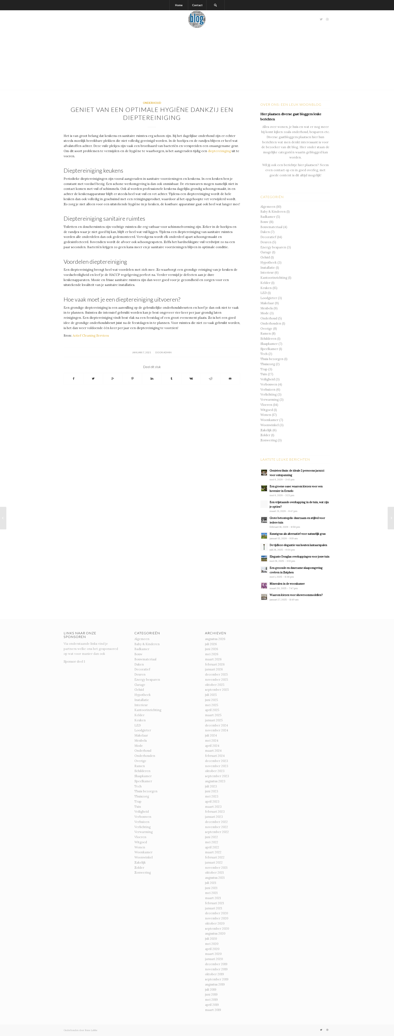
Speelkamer (269, 349)
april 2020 (212, 949)
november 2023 (216, 766)
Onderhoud (152, 102)
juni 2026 (211, 649)
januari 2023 (214, 817)
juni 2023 (211, 791)
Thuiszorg (267, 364)
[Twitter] (321, 19)
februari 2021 (214, 903)
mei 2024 (211, 740)
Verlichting (268, 394)
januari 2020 (214, 959)
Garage (265, 252)
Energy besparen (273, 247)
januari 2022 (214, 862)
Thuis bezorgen (271, 359)
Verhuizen (267, 389)
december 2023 (216, 761)
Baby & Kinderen (273, 211)
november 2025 (216, 679)
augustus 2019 (215, 984)
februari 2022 (214, 857)
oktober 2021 (214, 872)
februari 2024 (215, 756)
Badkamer (267, 217)
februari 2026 (215, 664)
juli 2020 (211, 939)
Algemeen (267, 207)
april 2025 (212, 710)
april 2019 (212, 1005)
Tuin (263, 374)
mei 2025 (211, 705)
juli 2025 (211, 695)
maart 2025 (213, 715)
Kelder (265, 283)
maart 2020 (213, 954)
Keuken (266, 288)
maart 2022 (213, 852)
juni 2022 (211, 837)
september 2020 (217, 928)
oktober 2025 (214, 685)
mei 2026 (211, 654)
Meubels (266, 308)
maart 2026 (213, 659)
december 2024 (216, 725)
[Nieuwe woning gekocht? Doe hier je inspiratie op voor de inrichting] (3, 518)
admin (167, 352)
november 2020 (216, 918)
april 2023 (212, 801)
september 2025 (217, 690)
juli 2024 (211, 735)
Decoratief (268, 237)
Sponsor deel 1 (74, 661)
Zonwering (268, 440)
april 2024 (212, 746)
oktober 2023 (214, 771)
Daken (265, 232)
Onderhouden (270, 323)
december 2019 (216, 964)
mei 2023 (211, 796)
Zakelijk (266, 430)
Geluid (265, 257)
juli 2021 (210, 883)
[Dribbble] (327, 19)
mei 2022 (211, 842)
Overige (266, 328)
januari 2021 (213, 908)
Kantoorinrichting (273, 278)
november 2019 (216, 969)
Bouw (264, 222)
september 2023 (217, 776)
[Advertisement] (197, 59)
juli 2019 (210, 989)
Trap (263, 369)
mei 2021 (211, 893)
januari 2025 (214, 720)
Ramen (265, 333)
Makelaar (267, 303)
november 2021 (216, 868)
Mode (264, 313)
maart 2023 (213, 807)
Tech (264, 354)
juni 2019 (211, 994)
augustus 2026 (215, 639)
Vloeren (266, 405)
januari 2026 (214, 669)
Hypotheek (268, 262)
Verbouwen (268, 384)
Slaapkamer (269, 344)
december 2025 (216, 674)
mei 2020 (211, 944)
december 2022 (216, 822)
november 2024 (216, 730)
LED (263, 293)
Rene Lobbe (91, 1030)
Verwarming (269, 400)
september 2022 (217, 832)
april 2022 (212, 847)
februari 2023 (215, 811)
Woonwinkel (269, 425)
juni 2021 (211, 888)
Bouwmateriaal (271, 227)
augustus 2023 (215, 781)
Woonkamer (269, 420)
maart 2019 (213, 1010)
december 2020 (216, 913)
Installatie (267, 268)
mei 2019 (211, 1000)
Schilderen (268, 339)
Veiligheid (267, 379)
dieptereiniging (219, 151)
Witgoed (266, 410)
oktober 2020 (214, 923)
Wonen (265, 415)
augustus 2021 (214, 878)
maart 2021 (213, 898)
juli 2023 (211, 786)
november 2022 (216, 827)
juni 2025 (211, 700)
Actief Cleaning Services (91, 335)
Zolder (265, 435)
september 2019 (216, 979)
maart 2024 (213, 751)
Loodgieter (268, 298)
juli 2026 (211, 644)
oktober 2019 (214, 974)
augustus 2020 (215, 933)
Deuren (265, 242)
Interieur (267, 272)
